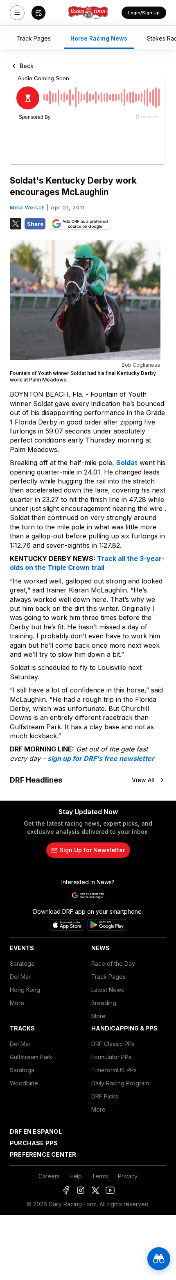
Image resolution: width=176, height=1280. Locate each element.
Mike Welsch (27, 207)
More (17, 1002)
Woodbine (24, 1083)
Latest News (107, 989)
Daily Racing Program (120, 1083)
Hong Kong (25, 989)
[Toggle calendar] (38, 12)
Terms (100, 1176)
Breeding (103, 1002)
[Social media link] (66, 1190)
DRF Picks (104, 1096)
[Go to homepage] (88, 12)
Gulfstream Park (31, 1056)
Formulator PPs (111, 1056)
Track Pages (108, 976)
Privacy (128, 1176)
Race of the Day (113, 963)
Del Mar (20, 976)
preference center (43, 1154)
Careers (49, 1176)
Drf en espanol (36, 1131)
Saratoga (22, 963)
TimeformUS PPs (114, 1070)
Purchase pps (34, 1142)
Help (76, 1176)
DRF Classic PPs (113, 1043)
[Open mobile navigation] (17, 12)
